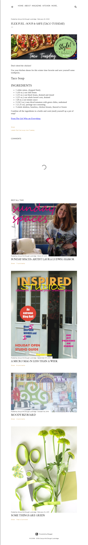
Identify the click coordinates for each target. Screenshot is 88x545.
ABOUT (28, 6)
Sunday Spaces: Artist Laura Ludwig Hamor (42, 259)
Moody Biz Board (23, 414)
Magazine (36, 6)
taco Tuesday (30, 130)
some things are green (28, 515)
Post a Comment (22, 519)
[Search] (75, 6)
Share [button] (13, 127)
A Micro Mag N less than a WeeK (34, 361)
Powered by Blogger (46, 534)
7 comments (20, 263)
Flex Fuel (18, 130)
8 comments (20, 365)
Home (20, 6)
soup (23, 130)
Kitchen (46, 6)
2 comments (20, 419)
